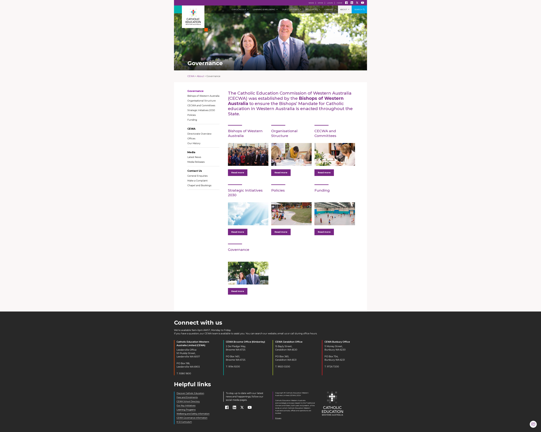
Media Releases (196, 162)
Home (339, 3)
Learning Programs (186, 409)
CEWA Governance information (192, 418)
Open (533, 424)
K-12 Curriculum (184, 422)
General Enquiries (197, 176)
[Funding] (334, 213)
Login (330, 3)
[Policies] (291, 213)
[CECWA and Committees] (334, 154)
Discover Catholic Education (190, 393)
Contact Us (194, 170)
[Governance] (248, 273)
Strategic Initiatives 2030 (201, 110)
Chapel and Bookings (199, 185)
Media (191, 152)
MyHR (320, 3)
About (343, 9)
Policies (191, 115)
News (311, 3)
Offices (191, 138)
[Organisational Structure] (291, 154)
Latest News (194, 157)
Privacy (278, 418)
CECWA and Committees (201, 105)
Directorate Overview (199, 133)
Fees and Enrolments (187, 397)
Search (358, 9)
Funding (192, 120)
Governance (195, 91)
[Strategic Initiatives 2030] (248, 213)
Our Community (290, 9)
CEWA (191, 128)
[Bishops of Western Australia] (248, 154)
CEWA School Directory (188, 401)
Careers (328, 9)
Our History (193, 143)
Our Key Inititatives (186, 405)
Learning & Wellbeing (264, 9)
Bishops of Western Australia (203, 96)
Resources (312, 9)
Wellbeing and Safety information (193, 413)
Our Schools (238, 9)
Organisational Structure (201, 100)
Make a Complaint (197, 180)
